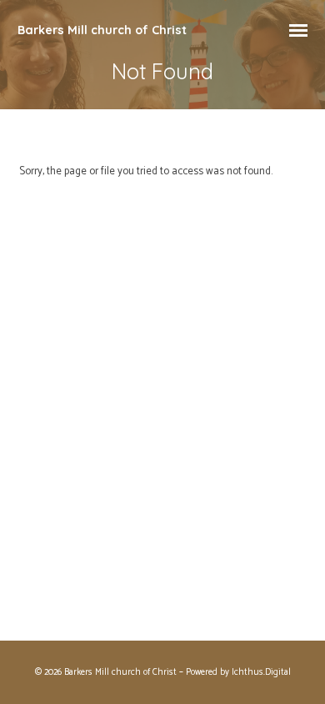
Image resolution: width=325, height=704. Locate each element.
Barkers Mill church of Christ (102, 30)
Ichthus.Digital (261, 672)
